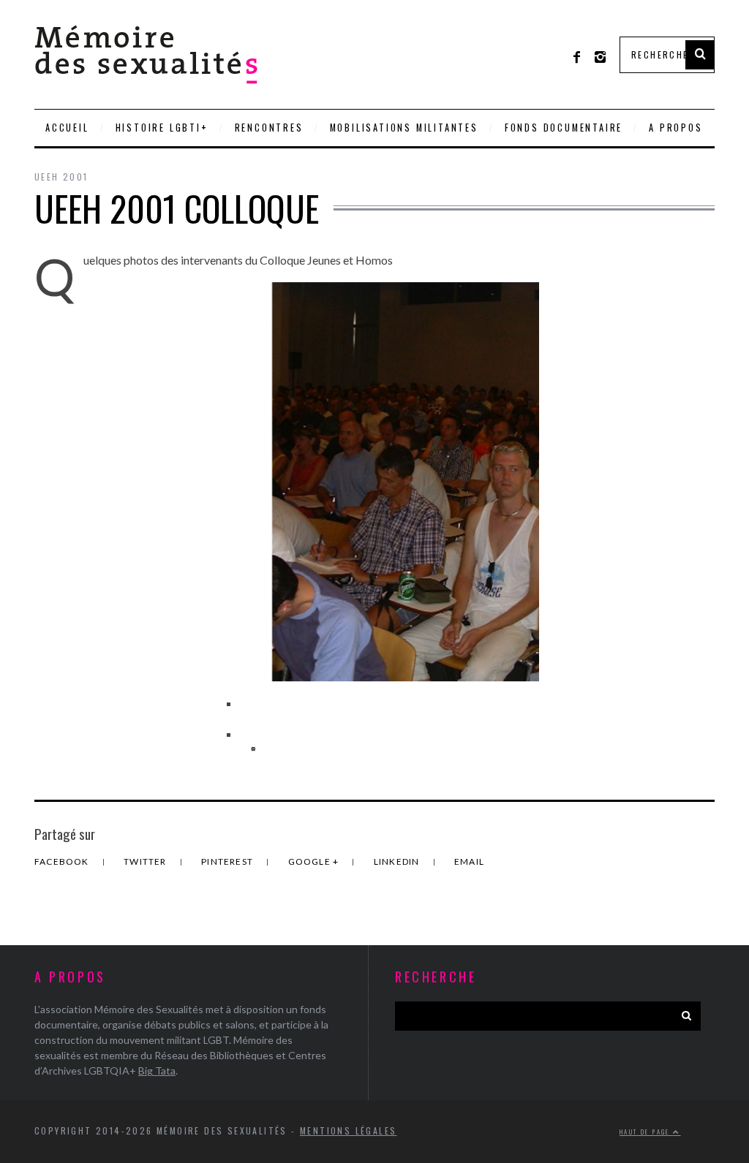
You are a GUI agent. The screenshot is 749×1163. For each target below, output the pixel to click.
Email (469, 861)
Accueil (67, 128)
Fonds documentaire (563, 128)
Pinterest (228, 861)
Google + (315, 861)
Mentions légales (348, 1130)
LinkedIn (398, 861)
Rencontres (269, 128)
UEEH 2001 (61, 176)
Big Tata (157, 1070)
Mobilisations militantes (404, 128)
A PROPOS (675, 128)
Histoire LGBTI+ (162, 128)
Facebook (62, 861)
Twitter (146, 861)
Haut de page (646, 1131)
